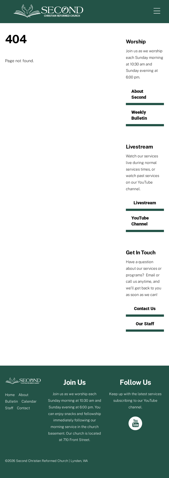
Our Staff (145, 323)
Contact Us (145, 308)
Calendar (29, 401)
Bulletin (11, 401)
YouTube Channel (140, 221)
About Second (138, 94)
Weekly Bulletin (139, 115)
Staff (9, 408)
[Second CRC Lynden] (48, 16)
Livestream (145, 202)
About (23, 395)
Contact (23, 408)
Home (10, 395)
